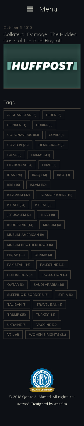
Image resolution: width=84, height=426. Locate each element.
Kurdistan (20, 225)
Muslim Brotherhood (30, 245)
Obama (43, 255)
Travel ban (49, 304)
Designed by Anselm (48, 403)
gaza (14, 155)
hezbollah (19, 165)
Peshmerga (20, 275)
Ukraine (17, 325)
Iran (14, 175)
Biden (53, 115)
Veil (13, 334)
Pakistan (18, 265)
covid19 (18, 145)
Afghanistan (21, 115)
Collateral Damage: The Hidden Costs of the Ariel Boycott (40, 37)
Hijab (49, 165)
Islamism (18, 195)
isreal (43, 205)
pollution (54, 275)
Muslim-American (25, 235)
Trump (16, 315)
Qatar (15, 285)
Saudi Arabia (49, 285)
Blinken (16, 125)
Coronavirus (23, 135)
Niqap (16, 255)
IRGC (63, 175)
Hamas (40, 155)
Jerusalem (19, 215)
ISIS (13, 185)
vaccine (47, 325)
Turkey (45, 315)
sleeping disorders (28, 295)
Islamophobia (56, 195)
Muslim (52, 225)
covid (57, 135)
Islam (38, 185)
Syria (65, 295)
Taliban (17, 304)
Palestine (52, 265)
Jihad (48, 215)
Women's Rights (47, 334)
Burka (44, 125)
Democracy (51, 145)
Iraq (39, 175)
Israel (16, 205)
